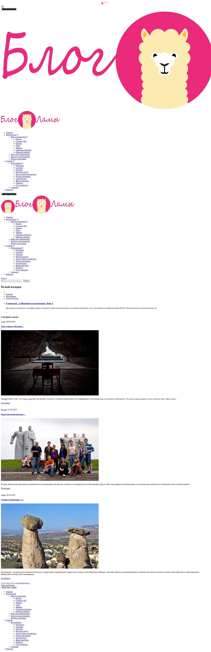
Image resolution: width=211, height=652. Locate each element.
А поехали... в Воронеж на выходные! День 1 (29, 303)
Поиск (3, 278)
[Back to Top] (2, 6)
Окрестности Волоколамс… (13, 414)
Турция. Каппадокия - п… (12, 500)
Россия (4, 410)
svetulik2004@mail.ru (22, 583)
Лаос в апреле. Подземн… (12, 326)
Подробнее (5, 403)
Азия (3, 322)
